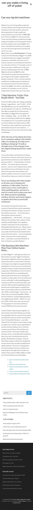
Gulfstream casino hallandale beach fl (14, 427)
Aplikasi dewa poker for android (12, 481)
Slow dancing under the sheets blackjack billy (17, 430)
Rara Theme (22, 501)
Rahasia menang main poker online (12, 459)
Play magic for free (8, 463)
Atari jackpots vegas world (11, 423)
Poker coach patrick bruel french (13, 406)
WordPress (17, 502)
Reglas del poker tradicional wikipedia (14, 466)
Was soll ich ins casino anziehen (11, 453)
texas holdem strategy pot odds (19, 374)
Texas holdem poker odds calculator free (16, 402)
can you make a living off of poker (15, 4)
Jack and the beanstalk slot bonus (12, 488)
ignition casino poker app (17, 364)
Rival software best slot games (11, 485)
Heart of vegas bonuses (10, 409)
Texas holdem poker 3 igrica (11, 478)
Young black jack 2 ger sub (10, 456)
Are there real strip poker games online (14, 475)
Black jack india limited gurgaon (13, 439)
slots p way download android (19, 371)
